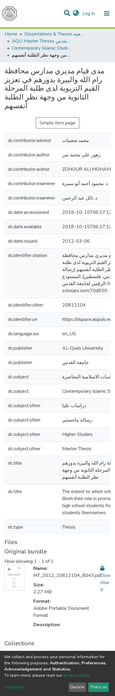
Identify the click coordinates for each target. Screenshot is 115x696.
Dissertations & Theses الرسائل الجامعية (53, 34)
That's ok (98, 687)
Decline (77, 687)
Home (11, 34)
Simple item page (57, 123)
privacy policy (75, 675)
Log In (89, 13)
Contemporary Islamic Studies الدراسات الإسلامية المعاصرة (41, 48)
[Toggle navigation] (106, 13)
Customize (13, 687)
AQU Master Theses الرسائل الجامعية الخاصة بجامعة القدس (41, 41)
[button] (76, 13)
